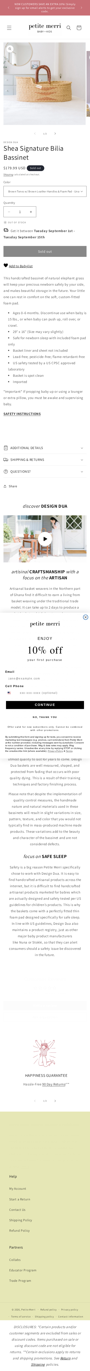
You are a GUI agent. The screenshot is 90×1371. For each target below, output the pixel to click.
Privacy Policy (55, 750)
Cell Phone (14, 686)
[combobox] (11, 693)
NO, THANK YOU (45, 717)
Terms (69, 750)
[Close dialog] (85, 617)
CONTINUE (45, 705)
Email (10, 671)
